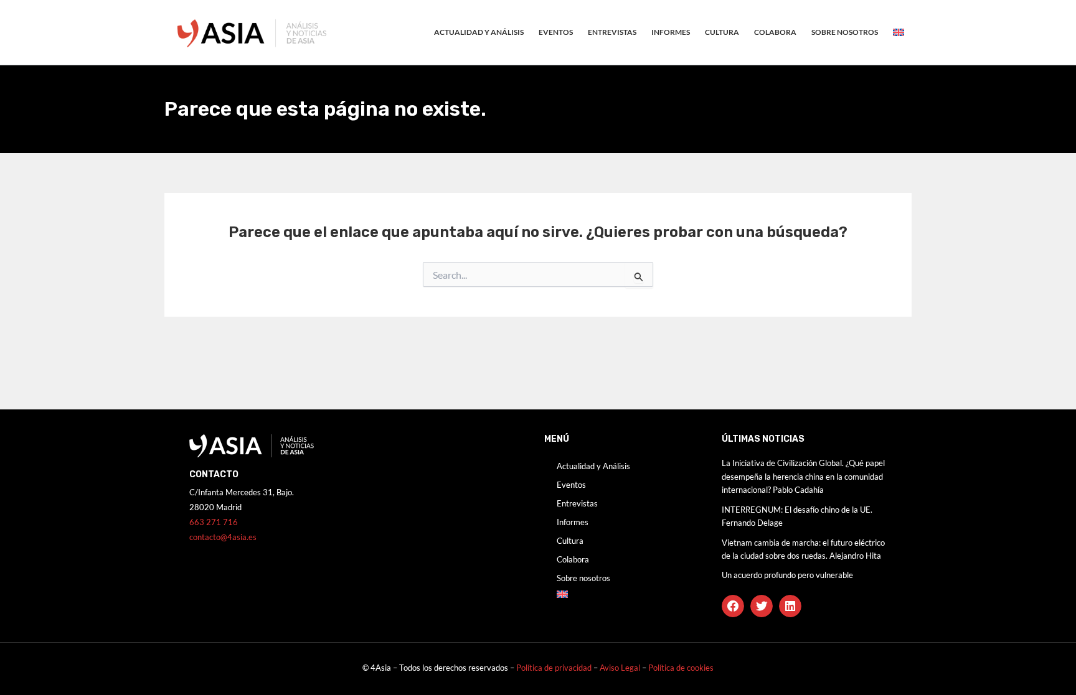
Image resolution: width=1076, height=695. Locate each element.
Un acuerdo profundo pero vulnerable (787, 575)
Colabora (775, 32)
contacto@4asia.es (223, 537)
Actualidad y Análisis (479, 32)
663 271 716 (213, 522)
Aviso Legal (621, 668)
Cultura (722, 32)
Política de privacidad (554, 668)
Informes (670, 32)
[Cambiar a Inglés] (898, 32)
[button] (733, 606)
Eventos (556, 32)
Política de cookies (681, 668)
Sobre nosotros (844, 32)
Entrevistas (612, 32)
